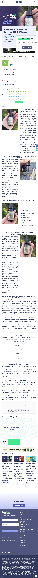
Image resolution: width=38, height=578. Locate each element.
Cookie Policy (23, 540)
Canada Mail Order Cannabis (26, 519)
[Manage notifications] (2, 576)
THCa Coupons (23, 526)
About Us (22, 537)
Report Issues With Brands (25, 549)
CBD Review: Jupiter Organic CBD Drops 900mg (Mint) (7, 465)
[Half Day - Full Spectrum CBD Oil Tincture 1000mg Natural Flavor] (11, 63)
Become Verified (5, 537)
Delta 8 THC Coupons (24, 524)
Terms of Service (23, 543)
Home (5, 36)
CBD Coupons (23, 517)
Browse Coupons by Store (25, 516)
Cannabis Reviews (24, 521)
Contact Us (22, 538)
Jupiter (8, 482)
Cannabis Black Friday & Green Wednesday (26, 530)
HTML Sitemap (23, 545)
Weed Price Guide (24, 528)
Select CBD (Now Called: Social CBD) (31, 486)
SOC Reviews (9, 36)
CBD (13, 36)
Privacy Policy (23, 542)
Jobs (20, 547)
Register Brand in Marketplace (8, 540)
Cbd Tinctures (23, 382)
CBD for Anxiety (23, 522)
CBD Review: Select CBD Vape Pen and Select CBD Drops (31, 465)
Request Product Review (7, 538)
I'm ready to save (18, 505)
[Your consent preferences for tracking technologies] (36, 576)
